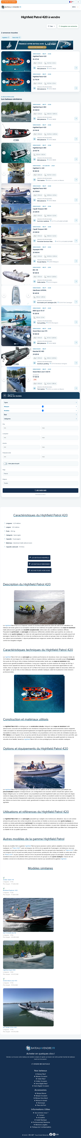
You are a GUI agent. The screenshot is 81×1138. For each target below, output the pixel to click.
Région (5, 479)
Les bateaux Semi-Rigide (40, 564)
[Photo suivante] (28, 61)
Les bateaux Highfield (40, 558)
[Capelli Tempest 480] (16, 214)
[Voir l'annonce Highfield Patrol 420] (76, 68)
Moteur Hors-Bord (41, 1098)
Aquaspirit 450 (38, 250)
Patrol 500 (69, 850)
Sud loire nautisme (43, 221)
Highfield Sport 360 (39, 107)
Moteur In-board (41, 1101)
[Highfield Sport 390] (16, 153)
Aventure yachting (43, 364)
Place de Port (41, 1105)
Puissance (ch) (7, 453)
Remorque (41, 1103)
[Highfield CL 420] (16, 173)
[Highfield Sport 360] (16, 112)
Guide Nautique (41, 1120)
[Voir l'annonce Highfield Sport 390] (76, 159)
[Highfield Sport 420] (16, 132)
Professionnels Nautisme (41, 1122)
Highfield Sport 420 (39, 127)
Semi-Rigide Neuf (41, 1084)
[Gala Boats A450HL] (16, 295)
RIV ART (31, 1135)
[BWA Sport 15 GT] (16, 316)
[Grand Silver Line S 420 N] (16, 379)
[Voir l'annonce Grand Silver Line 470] (76, 342)
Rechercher (41, 490)
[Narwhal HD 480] (16, 356)
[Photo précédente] (4, 61)
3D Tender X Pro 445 (10, 1027)
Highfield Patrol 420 (39, 56)
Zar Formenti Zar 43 (9, 933)
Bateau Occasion (41, 1076)
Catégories (7, 419)
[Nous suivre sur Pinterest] (54, 1135)
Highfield (8, 625)
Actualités (41, 1118)
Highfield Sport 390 (39, 148)
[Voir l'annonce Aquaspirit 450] (76, 261)
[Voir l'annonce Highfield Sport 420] (76, 139)
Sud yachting (41, 323)
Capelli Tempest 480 (40, 209)
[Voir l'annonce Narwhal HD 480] (76, 363)
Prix (4, 424)
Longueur (5, 433)
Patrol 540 (9, 854)
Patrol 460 (16, 848)
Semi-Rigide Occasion (41, 1086)
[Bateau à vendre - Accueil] (11, 7)
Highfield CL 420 (38, 168)
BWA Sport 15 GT (39, 311)
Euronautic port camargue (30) (47, 302)
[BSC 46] (16, 275)
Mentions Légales (41, 1125)
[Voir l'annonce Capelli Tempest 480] (76, 220)
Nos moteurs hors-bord (40, 571)
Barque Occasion (41, 1096)
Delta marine (41, 282)
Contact (41, 1115)
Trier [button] (51, 26)
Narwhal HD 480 (38, 351)
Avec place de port (13, 463)
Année (5, 443)
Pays (4, 470)
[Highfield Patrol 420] (16, 61)
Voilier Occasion (41, 1081)
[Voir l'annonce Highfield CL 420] (76, 180)
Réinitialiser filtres (40, 494)
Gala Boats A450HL (39, 290)
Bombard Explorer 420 (10, 890)
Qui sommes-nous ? (41, 1113)
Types (6, 402)
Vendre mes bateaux (41, 1064)
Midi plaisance (41, 68)
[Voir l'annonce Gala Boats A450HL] (76, 302)
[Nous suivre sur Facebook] (50, 1135)
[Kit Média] (57, 1135)
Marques (23, 406)
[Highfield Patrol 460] (16, 193)
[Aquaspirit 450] (16, 254)
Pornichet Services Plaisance (45, 241)
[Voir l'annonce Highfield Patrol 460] (76, 200)
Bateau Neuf (41, 1074)
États (5, 415)
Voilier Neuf (41, 1079)
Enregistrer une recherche (69, 26)
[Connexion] (78, 1)
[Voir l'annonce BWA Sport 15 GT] (76, 322)
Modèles (23, 410)
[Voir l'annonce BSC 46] (76, 281)
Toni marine (41, 180)
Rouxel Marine (41, 262)
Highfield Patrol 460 (40, 188)
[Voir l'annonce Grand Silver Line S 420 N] (76, 388)
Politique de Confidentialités (41, 1127)
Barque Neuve (41, 1093)
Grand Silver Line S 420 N (41, 372)
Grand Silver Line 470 (40, 331)
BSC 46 (35, 270)
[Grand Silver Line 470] (16, 336)
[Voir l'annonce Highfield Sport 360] (76, 118)
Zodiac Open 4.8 (8, 880)
